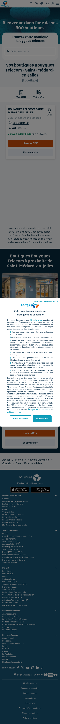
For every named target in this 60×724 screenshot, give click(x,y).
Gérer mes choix (20, 419)
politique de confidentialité (39, 410)
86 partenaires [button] (36, 320)
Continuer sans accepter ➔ (46, 301)
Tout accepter (42, 419)
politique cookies (14, 412)
